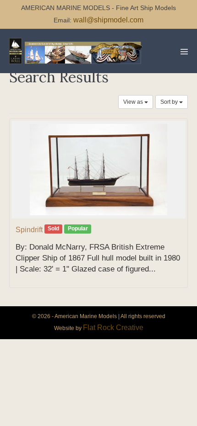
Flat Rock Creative (113, 327)
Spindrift (29, 230)
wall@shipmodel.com (108, 20)
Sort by (169, 102)
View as (133, 102)
